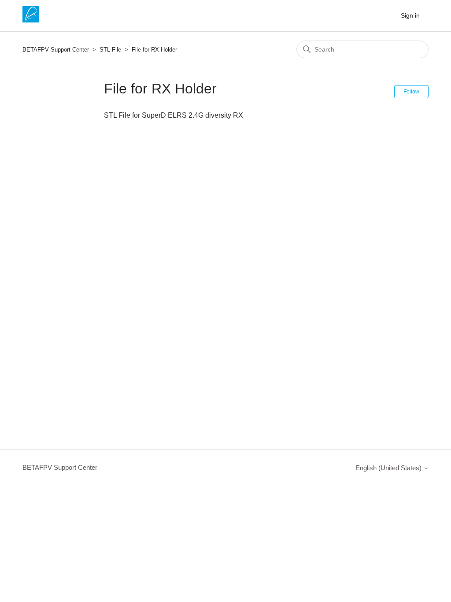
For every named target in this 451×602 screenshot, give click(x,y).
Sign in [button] (410, 15)
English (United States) (389, 468)
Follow (411, 92)
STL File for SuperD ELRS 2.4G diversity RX (173, 115)
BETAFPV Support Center (55, 49)
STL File (110, 49)
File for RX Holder (154, 49)
